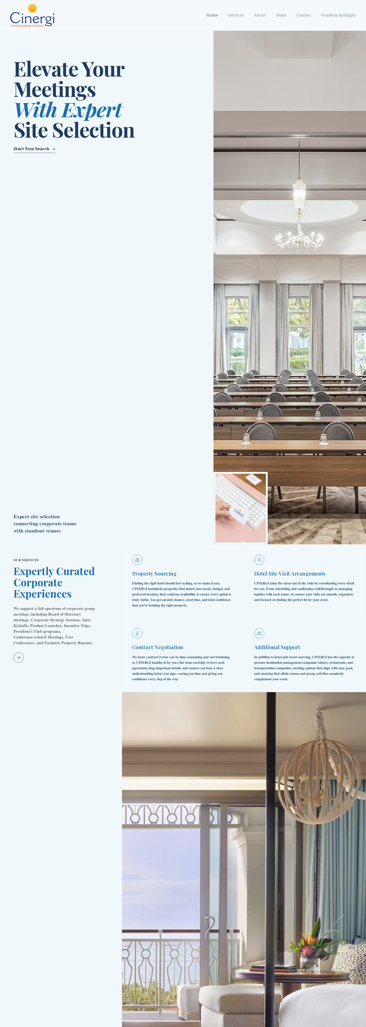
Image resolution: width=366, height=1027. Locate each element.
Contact (304, 15)
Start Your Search (32, 149)
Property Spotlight (338, 15)
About (260, 15)
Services (236, 15)
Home (212, 15)
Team (281, 15)
